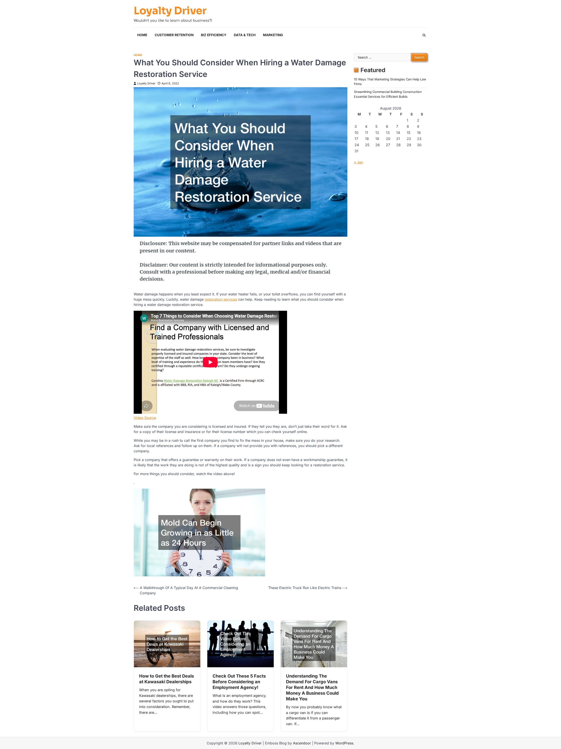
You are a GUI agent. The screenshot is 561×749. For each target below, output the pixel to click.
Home (142, 35)
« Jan (358, 162)
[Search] (424, 35)
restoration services (221, 299)
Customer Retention (174, 35)
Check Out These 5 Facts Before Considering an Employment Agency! (239, 681)
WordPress (344, 743)
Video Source (145, 417)
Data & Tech (245, 35)
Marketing (273, 35)
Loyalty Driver (170, 11)
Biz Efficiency (213, 35)
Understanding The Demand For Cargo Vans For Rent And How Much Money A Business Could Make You (312, 687)
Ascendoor (302, 743)
